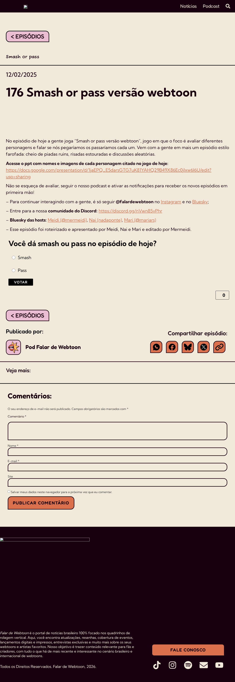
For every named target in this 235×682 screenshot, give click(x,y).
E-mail (13, 461)
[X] (204, 347)
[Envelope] (204, 665)
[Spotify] (188, 665)
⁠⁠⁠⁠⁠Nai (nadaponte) (105, 220)
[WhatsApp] (156, 347)
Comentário (17, 416)
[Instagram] (172, 665)
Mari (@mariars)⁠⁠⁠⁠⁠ (140, 220)
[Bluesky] (188, 347)
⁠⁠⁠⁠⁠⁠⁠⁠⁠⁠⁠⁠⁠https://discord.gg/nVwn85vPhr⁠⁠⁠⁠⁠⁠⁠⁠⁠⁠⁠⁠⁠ (130, 210)
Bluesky (200, 201)
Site (10, 476)
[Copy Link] (219, 347)
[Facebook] (172, 347)
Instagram (171, 201)
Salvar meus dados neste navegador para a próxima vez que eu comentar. (61, 491)
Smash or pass (22, 57)
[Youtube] (219, 665)
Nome (13, 445)
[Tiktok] (157, 665)
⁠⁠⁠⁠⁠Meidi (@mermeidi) (67, 220)
